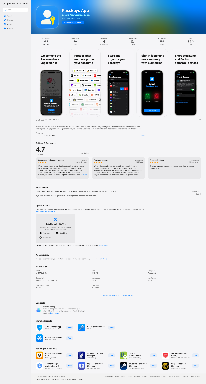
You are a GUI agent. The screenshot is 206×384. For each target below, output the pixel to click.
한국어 (164, 376)
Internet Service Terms (42, 379)
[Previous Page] (33, 168)
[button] (15, 16)
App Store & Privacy (58, 379)
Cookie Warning (71, 379)
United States (109, 376)
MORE (85, 175)
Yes (37, 288)
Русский (137, 376)
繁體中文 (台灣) (195, 376)
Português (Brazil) (174, 376)
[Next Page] (203, 168)
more (143, 135)
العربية (130, 376)
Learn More (103, 245)
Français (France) (155, 376)
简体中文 (144, 376)
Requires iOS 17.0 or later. (45, 280)
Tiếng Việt (185, 376)
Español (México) (120, 376)
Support (81, 379)
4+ (149, 280)
